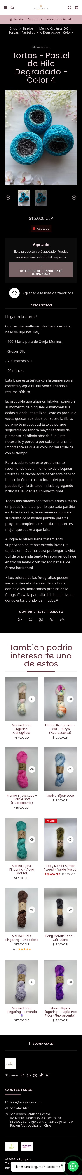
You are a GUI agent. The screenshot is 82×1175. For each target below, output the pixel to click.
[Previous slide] (8, 198)
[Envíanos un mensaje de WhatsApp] (73, 1166)
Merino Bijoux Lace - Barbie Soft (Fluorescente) (22, 799)
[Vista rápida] (31, 699)
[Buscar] (12, 7)
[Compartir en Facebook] (19, 620)
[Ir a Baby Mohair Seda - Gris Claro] (60, 910)
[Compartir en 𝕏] (30, 620)
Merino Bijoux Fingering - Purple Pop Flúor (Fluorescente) (60, 1012)
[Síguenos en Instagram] (22, 1075)
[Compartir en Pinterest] (51, 620)
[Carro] (76, 7)
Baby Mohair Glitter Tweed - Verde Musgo (60, 868)
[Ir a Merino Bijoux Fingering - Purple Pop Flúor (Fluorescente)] (60, 982)
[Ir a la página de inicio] (41, 7)
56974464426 (19, 1108)
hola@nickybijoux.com (26, 1102)
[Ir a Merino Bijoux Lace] (60, 769)
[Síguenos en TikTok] (41, 1075)
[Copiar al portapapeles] (62, 620)
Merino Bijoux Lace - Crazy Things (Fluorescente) (60, 729)
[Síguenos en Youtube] (35, 1075)
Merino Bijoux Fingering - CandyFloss (21, 729)
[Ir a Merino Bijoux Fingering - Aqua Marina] (21, 839)
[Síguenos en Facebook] (29, 1075)
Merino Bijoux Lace (60, 796)
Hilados (28, 28)
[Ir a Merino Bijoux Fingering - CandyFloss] (21, 699)
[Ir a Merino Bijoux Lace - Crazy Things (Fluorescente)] (60, 699)
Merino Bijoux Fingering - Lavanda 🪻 (22, 1012)
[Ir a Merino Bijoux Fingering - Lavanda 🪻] (21, 982)
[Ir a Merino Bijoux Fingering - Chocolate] (21, 910)
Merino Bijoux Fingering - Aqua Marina (21, 869)
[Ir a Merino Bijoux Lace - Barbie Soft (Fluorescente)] (21, 769)
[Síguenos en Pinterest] (47, 1075)
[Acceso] (70, 7)
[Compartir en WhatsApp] (41, 620)
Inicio (13, 28)
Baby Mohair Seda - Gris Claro (60, 938)
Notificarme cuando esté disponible (41, 272)
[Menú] (6, 7)
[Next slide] (73, 198)
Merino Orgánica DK (53, 28)
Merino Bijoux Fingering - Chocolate (21, 938)
